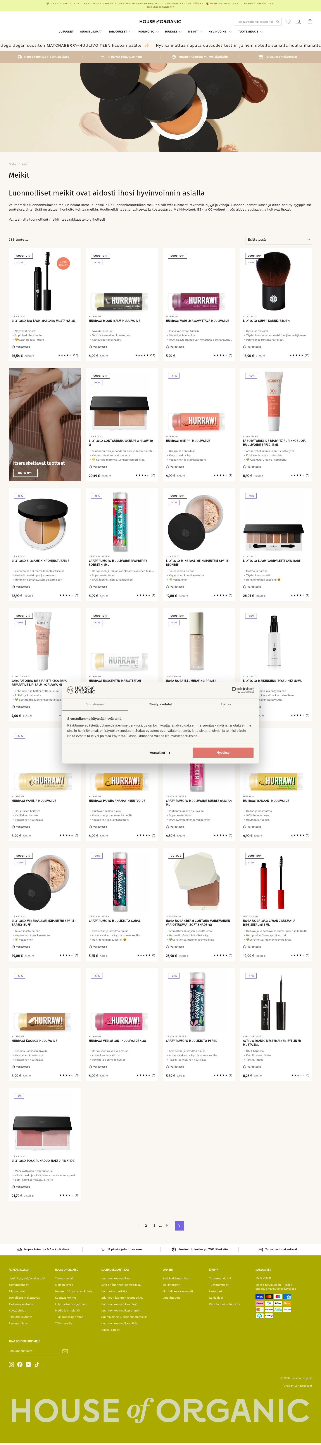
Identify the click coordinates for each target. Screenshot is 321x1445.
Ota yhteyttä (171, 1297)
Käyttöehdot (17, 1310)
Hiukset (171, 31)
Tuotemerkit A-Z (220, 1278)
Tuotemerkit (248, 31)
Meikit (193, 31)
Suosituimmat (91, 31)
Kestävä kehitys (65, 1297)
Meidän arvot (64, 1284)
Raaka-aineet (110, 1329)
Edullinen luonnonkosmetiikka (122, 1297)
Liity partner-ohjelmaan (71, 1304)
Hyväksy (223, 752)
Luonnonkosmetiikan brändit (120, 1310)
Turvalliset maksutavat (24, 1297)
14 (167, 1225)
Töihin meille (63, 1323)
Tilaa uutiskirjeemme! (69, 1316)
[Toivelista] (288, 21)
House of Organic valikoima (73, 1291)
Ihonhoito (146, 31)
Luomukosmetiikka (114, 1291)
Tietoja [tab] (226, 704)
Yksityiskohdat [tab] (160, 704)
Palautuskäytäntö (20, 1316)
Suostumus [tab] (95, 704)
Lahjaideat (216, 1297)
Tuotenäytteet (218, 1284)
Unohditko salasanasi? (178, 1291)
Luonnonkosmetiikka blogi (119, 1304)
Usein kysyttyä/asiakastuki (27, 1278)
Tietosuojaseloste (21, 1304)
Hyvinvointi (218, 31)
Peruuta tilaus (18, 1323)
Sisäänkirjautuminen (176, 1278)
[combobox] (258, 22)
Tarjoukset (118, 31)
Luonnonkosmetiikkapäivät (119, 1323)
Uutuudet (66, 31)
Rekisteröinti (171, 1284)
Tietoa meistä (64, 1278)
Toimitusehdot (18, 1284)
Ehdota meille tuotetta (224, 1304)
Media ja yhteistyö (67, 1310)
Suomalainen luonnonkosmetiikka (124, 1316)
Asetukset (157, 752)
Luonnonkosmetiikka (115, 1278)
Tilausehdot (17, 1291)
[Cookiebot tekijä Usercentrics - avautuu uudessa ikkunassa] (235, 690)
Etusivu (12, 164)
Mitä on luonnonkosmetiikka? (121, 1284)
